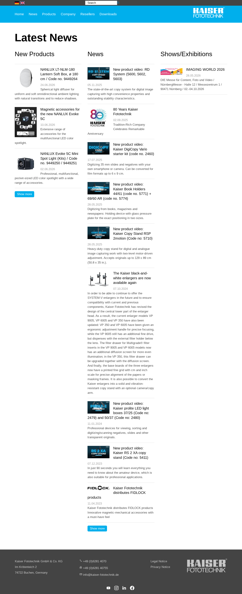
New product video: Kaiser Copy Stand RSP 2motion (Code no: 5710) (133, 233)
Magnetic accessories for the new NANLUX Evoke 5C (60, 114)
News (33, 14)
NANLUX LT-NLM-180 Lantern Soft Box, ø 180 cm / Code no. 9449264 (59, 74)
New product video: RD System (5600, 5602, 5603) (131, 74)
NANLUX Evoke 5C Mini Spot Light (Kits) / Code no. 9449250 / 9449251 (59, 158)
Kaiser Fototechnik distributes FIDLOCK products (117, 492)
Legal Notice (159, 561)
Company (68, 14)
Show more (24, 194)
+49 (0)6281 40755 (95, 568)
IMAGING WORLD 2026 (205, 69)
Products (49, 14)
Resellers (87, 14)
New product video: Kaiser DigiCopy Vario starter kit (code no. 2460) (133, 149)
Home (19, 14)
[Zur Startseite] (208, 12)
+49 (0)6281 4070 (94, 561)
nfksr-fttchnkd (100, 574)
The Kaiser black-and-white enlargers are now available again (132, 278)
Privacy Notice (160, 567)
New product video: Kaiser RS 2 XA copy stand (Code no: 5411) (130, 452)
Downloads (108, 14)
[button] (108, 588)
